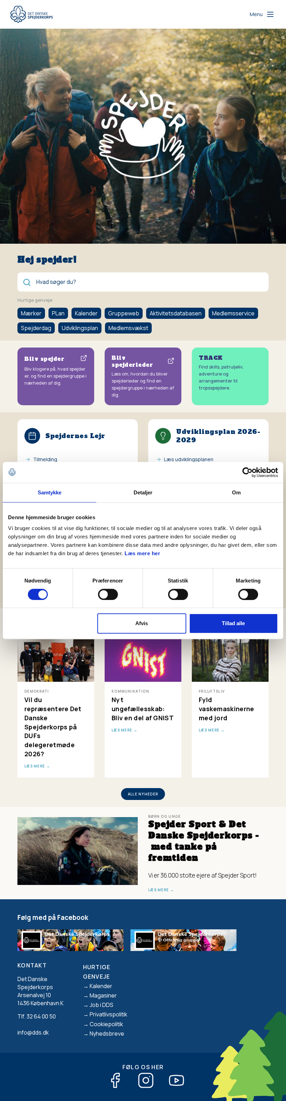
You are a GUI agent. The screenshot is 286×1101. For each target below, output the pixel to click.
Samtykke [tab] (50, 492)
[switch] (108, 594)
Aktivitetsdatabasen (176, 313)
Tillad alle (233, 623)
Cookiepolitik (106, 1024)
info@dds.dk (33, 1032)
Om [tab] (236, 492)
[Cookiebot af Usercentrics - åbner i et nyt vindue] (247, 472)
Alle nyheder (143, 794)
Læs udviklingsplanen (188, 459)
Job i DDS (101, 1005)
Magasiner (103, 995)
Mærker (31, 313)
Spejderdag (36, 328)
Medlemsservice (233, 313)
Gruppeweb (123, 313)
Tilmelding (45, 459)
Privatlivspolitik (108, 1014)
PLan (58, 313)
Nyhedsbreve (107, 1033)
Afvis (141, 623)
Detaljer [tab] (143, 492)
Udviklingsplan (80, 328)
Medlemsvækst (128, 328)
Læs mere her (142, 553)
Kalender (86, 313)
